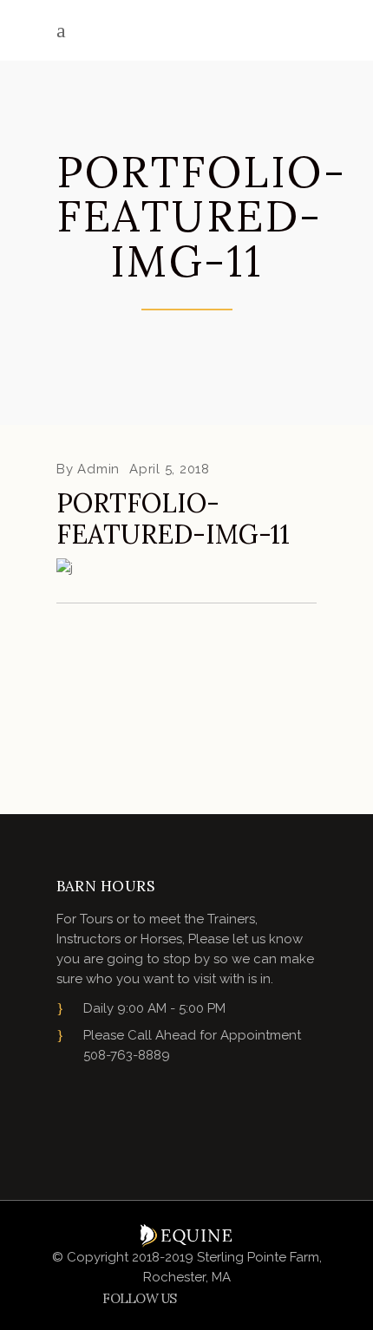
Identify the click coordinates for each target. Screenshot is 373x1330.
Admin (98, 469)
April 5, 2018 (169, 469)
